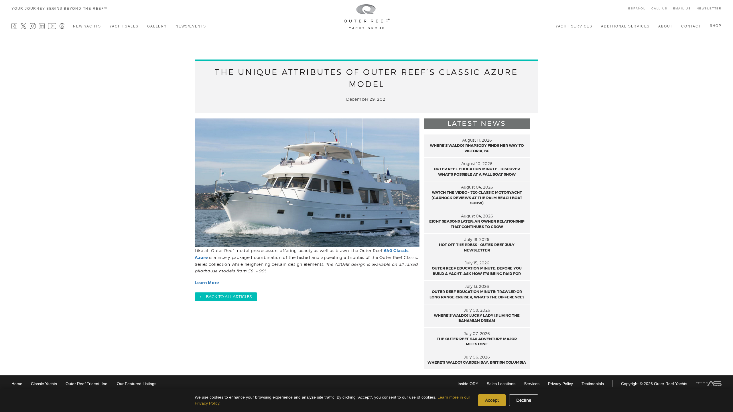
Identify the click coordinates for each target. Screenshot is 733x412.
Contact (691, 26)
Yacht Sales (124, 26)
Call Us (659, 8)
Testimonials (593, 383)
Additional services (625, 26)
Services (531, 383)
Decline (523, 400)
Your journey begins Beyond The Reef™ (59, 9)
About (665, 26)
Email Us (682, 8)
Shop (716, 26)
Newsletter (709, 8)
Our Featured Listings (136, 383)
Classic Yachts (44, 383)
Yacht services (573, 26)
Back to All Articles (226, 296)
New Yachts (87, 26)
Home (16, 383)
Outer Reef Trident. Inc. (87, 383)
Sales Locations (501, 383)
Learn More (207, 282)
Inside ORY (468, 383)
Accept (492, 400)
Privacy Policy (560, 383)
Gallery (157, 26)
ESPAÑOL (637, 8)
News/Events (191, 26)
